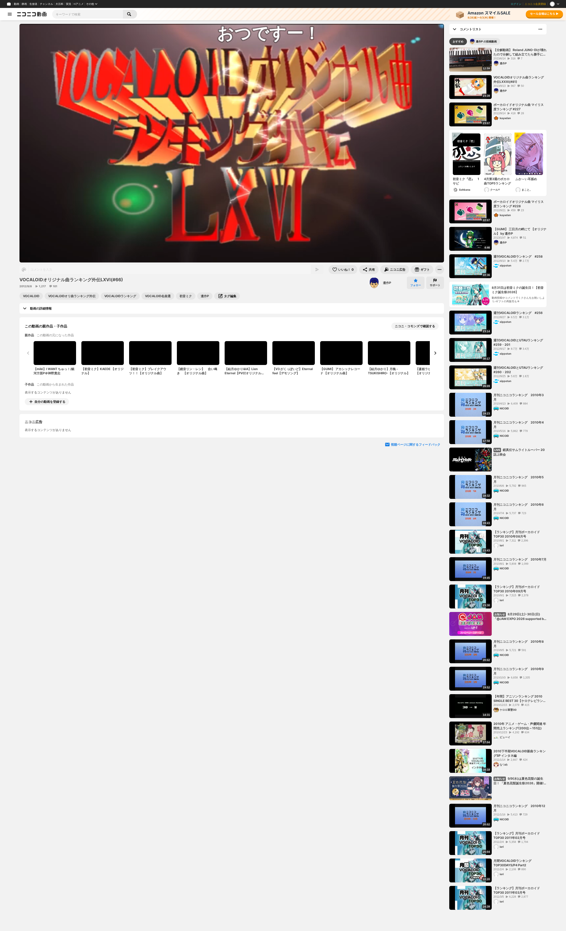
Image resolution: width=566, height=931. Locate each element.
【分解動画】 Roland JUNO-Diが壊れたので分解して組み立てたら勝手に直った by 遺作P (520, 52)
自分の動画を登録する (49, 401)
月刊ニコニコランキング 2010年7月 (520, 559)
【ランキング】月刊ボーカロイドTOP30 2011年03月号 (516, 890)
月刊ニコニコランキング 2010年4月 (518, 424)
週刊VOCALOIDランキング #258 (518, 256)
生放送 (33, 4)
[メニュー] (439, 269)
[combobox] (87, 14)
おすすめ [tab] (458, 41)
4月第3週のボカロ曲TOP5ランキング (497, 181)
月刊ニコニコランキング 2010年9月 (518, 671)
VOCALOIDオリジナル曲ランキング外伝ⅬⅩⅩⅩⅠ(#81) (518, 79)
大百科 (59, 4)
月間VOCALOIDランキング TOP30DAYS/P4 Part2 (512, 863)
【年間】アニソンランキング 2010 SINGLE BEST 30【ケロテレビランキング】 (519, 698)
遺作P (387, 283)
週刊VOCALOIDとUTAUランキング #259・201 (519, 342)
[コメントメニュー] (540, 29)
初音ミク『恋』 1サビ (466, 181)
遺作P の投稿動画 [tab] (486, 41)
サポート (435, 285)
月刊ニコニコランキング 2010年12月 (519, 808)
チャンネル (46, 4)
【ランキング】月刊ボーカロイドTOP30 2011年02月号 (516, 835)
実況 (68, 4)
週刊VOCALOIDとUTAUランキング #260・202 (519, 370)
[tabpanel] (498, 479)
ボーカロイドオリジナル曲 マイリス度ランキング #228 (518, 204)
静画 (24, 4)
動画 (16, 4)
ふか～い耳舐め (526, 179)
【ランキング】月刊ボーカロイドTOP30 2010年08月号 (516, 534)
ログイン (516, 4)
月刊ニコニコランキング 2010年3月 (518, 397)
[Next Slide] (435, 353)
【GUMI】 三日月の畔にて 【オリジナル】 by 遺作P (520, 231)
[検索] (130, 14)
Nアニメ (79, 4)
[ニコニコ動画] (32, 14)
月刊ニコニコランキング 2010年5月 (518, 479)
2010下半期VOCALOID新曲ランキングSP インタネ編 (519, 753)
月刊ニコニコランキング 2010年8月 (518, 644)
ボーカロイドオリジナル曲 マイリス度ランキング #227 (518, 107)
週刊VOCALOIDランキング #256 (518, 313)
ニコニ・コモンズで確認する (415, 326)
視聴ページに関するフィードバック (415, 485)
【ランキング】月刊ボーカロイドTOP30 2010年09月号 (516, 589)
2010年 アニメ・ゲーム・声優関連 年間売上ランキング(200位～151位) (519, 726)
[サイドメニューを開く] (9, 14)
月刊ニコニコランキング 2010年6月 (518, 507)
